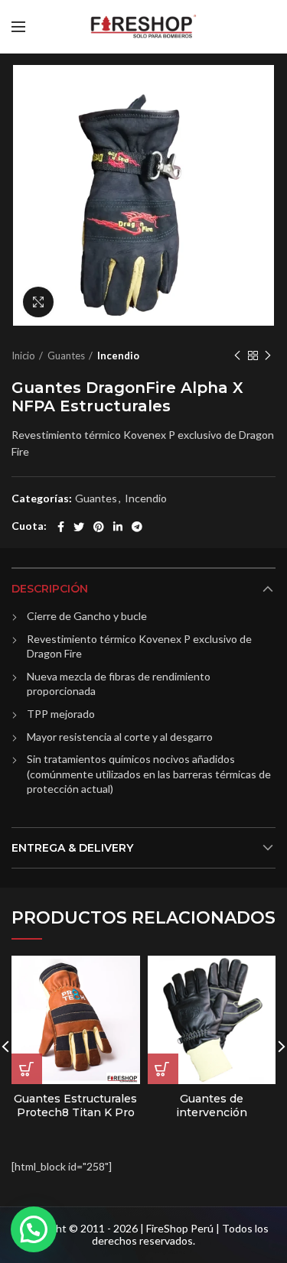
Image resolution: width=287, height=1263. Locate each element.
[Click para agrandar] (38, 302)
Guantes (66, 355)
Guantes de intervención (211, 1105)
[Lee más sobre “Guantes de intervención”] (163, 1069)
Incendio (118, 355)
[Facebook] (61, 527)
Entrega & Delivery (72, 848)
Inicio (23, 355)
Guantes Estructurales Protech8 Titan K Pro (75, 1105)
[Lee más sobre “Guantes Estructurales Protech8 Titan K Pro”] (26, 1069)
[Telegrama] (137, 527)
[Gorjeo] (79, 527)
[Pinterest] (99, 527)
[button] (34, 1229)
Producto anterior (237, 355)
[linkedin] (118, 527)
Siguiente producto (268, 355)
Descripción (49, 589)
